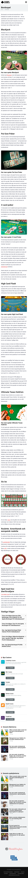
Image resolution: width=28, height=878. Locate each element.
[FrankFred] (3, 719)
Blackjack (9, 75)
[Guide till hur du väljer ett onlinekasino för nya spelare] (4, 839)
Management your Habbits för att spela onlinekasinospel (17, 738)
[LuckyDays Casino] (3, 663)
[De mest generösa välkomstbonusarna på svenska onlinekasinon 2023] (4, 831)
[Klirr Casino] (3, 674)
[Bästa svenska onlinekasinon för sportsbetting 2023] (4, 823)
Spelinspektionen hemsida (14, 875)
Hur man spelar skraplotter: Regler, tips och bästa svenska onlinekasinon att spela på (17, 756)
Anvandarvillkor (21, 873)
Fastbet (8, 682)
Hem (2, 9)
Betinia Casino (9, 693)
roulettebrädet (6, 542)
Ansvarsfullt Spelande (8, 871)
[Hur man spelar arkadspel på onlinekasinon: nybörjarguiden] (4, 752)
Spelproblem (16, 871)
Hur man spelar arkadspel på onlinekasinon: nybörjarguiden (17, 747)
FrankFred (8, 716)
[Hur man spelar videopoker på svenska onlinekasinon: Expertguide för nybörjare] (4, 815)
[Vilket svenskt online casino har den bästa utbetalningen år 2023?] (4, 736)
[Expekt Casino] (3, 706)
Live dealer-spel (5, 594)
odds (5, 548)
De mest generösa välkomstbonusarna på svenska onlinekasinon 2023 (18, 827)
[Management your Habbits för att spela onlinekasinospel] (4, 744)
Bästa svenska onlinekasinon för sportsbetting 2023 (17, 818)
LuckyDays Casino (11, 660)
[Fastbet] (3, 685)
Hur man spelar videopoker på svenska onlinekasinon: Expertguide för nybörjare (17, 810)
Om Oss (22, 871)
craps (8, 520)
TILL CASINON (10, 667)
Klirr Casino (9, 672)
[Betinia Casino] (3, 696)
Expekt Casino (9, 704)
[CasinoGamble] (5, 2)
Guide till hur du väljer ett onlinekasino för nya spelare (17, 834)
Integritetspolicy (12, 873)
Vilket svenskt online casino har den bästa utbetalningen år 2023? (18, 731)
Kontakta (6, 873)
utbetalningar (4, 266)
